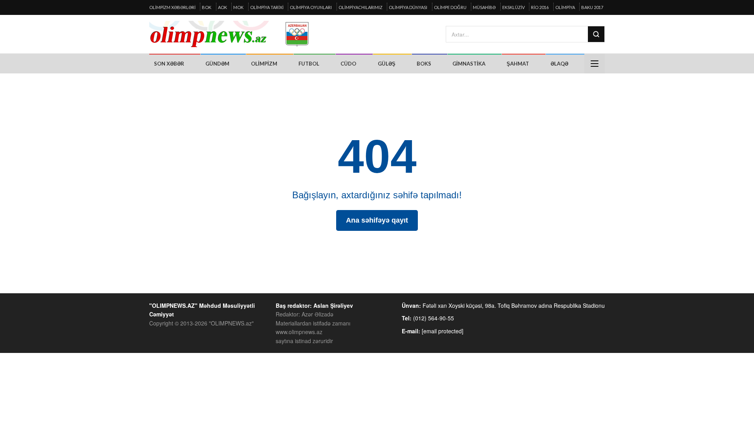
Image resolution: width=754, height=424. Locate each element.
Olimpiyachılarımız (360, 7)
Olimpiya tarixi (267, 7)
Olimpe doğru (450, 7)
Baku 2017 (592, 7)
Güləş (386, 63)
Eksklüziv (513, 7)
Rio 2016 (540, 7)
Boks (424, 63)
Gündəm (217, 63)
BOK (206, 7)
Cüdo (348, 63)
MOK (238, 7)
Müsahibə (484, 7)
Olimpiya (565, 7)
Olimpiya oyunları (311, 7)
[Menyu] (594, 63)
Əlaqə (559, 63)
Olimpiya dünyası (408, 7)
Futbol (308, 63)
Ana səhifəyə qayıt (377, 220)
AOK (222, 7)
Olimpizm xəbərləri (172, 7)
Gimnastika (468, 63)
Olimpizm (264, 63)
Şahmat (518, 63)
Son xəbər (169, 63)
